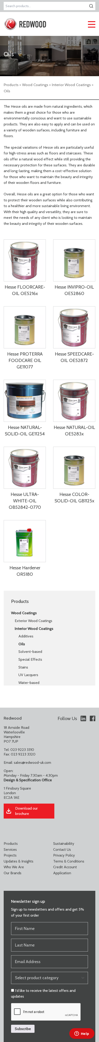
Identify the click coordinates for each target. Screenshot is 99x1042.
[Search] (91, 6)
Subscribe (23, 1029)
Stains (23, 667)
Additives (25, 636)
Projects (10, 855)
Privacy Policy (64, 855)
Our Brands (12, 873)
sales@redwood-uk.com (32, 762)
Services (10, 849)
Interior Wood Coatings (71, 84)
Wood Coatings (35, 84)
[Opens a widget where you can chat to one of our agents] (81, 1034)
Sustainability (63, 843)
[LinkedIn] (83, 718)
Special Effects (30, 659)
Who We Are (14, 867)
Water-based (28, 682)
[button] (91, 24)
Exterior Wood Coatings (33, 621)
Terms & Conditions (68, 861)
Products (11, 84)
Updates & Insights (18, 861)
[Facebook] (92, 718)
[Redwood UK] (25, 23)
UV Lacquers (28, 675)
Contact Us (62, 849)
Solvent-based (30, 651)
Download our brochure (26, 811)
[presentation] (46, 1012)
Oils (21, 644)
